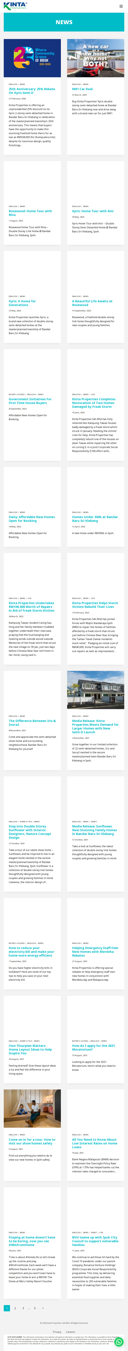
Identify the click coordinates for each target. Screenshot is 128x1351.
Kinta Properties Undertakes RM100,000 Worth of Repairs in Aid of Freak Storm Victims (31, 607)
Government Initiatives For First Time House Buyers (30, 401)
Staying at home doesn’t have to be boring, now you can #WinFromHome (32, 1241)
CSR (93, 394)
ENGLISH (13, 84)
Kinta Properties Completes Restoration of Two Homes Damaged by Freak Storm (94, 403)
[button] (119, 1342)
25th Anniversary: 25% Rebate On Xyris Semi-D (32, 91)
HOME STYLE (26, 821)
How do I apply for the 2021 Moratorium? (93, 1048)
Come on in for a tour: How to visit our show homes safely (32, 1141)
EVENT (94, 821)
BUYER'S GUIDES (17, 394)
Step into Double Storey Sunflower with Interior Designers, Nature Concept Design (30, 832)
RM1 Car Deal (82, 89)
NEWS (22, 84)
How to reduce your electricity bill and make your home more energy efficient (31, 952)
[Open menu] (121, 6)
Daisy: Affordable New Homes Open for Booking (32, 519)
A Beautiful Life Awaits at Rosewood (92, 303)
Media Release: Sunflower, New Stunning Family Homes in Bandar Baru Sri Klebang (94, 830)
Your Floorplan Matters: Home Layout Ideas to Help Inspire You (30, 1049)
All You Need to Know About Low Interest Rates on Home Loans (94, 1143)
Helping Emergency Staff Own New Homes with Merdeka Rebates (95, 952)
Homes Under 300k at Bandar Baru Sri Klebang (95, 519)
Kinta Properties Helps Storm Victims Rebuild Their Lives (95, 605)
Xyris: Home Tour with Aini (93, 211)
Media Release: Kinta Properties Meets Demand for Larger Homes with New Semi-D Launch (95, 726)
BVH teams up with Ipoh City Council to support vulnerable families (95, 1241)
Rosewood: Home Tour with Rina (30, 213)
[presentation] (32, 58)
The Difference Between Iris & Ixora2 (32, 723)
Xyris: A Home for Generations (22, 303)
